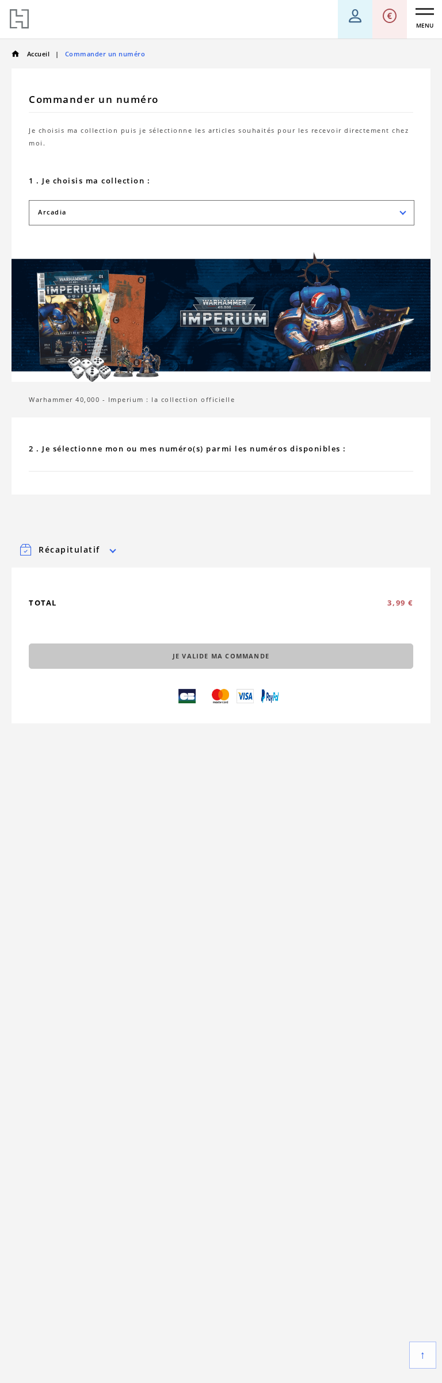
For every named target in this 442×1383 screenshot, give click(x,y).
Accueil (37, 53)
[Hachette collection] (19, 19)
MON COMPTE (355, 11)
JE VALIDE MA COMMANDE (221, 656)
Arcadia (52, 212)
